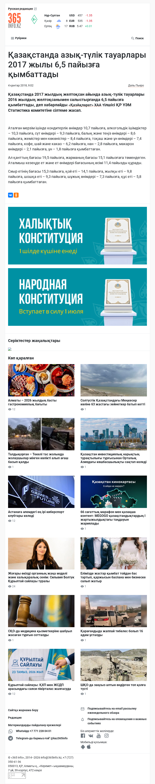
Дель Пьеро (136, 85)
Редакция (15, 717)
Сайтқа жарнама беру (23, 710)
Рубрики (20, 38)
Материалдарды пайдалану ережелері (34, 725)
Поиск (139, 38)
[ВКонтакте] (10, 195)
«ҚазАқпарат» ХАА (85, 105)
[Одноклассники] (16, 195)
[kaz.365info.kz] (19, 20)
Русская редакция (20, 8)
